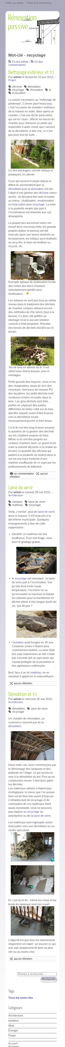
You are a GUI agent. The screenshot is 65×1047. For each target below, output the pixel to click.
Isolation (13, 1020)
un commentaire (24, 473)
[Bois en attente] (32, 351)
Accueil (13, 1043)
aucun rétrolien (23, 683)
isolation (17, 501)
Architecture (15, 495)
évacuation (19, 92)
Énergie (13, 1030)
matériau (17, 504)
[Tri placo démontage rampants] (32, 880)
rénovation (36, 89)
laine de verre (36, 501)
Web (11, 1025)
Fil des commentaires (25, 63)
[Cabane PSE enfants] (32, 265)
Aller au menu (14, 2)
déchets (17, 86)
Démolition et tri (22, 694)
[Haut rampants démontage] (32, 745)
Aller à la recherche (39, 2)
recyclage (18, 89)
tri (50, 89)
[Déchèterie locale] (32, 154)
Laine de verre (20, 488)
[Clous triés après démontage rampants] (32, 921)
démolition (34, 86)
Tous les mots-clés (20, 997)
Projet (12, 80)
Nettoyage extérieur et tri (31, 72)
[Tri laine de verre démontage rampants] (32, 846)
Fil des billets (20, 61)
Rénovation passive (22, 22)
